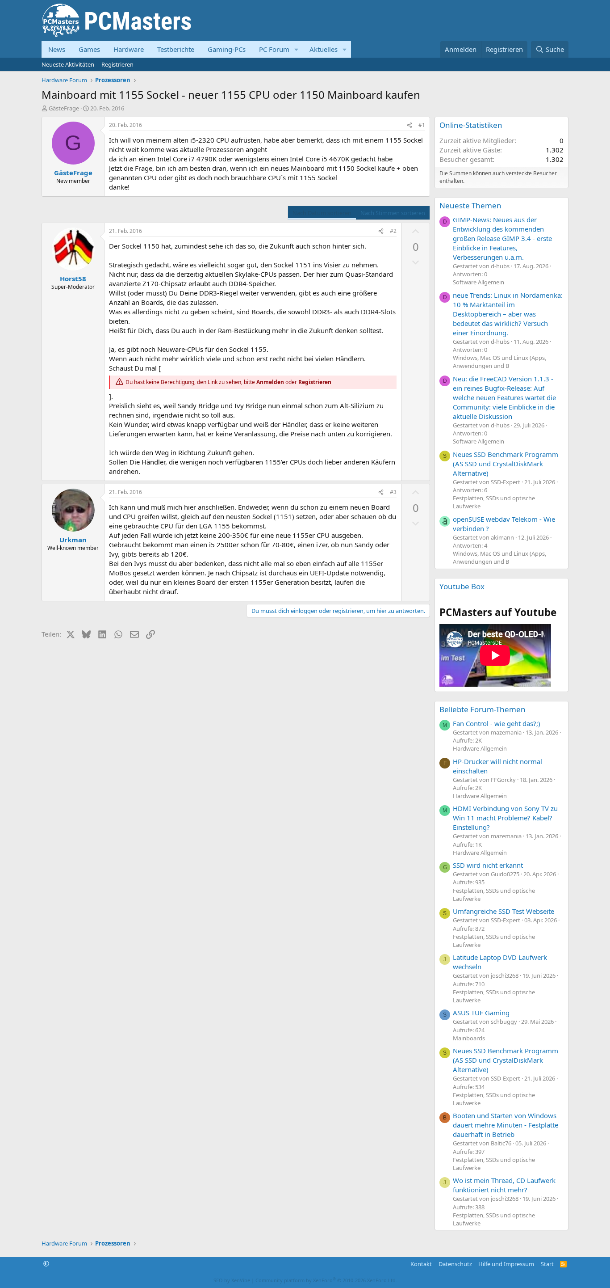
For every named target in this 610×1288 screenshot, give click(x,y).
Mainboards (469, 1038)
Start (547, 1264)
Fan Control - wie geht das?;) (496, 723)
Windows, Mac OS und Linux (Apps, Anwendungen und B (499, 362)
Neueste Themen (470, 205)
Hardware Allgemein (480, 748)
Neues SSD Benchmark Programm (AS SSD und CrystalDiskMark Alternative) (505, 463)
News (56, 49)
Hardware (128, 49)
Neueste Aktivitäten (68, 64)
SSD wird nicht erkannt (488, 865)
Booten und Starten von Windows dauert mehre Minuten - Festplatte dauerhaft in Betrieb (505, 1125)
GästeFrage (64, 108)
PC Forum (274, 49)
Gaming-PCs (227, 49)
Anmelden (270, 382)
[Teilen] (409, 125)
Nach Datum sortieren (321, 213)
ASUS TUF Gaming (481, 1012)
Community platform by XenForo (326, 1280)
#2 (393, 231)
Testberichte (175, 49)
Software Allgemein (478, 282)
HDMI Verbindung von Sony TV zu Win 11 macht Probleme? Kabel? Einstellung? (505, 818)
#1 (421, 125)
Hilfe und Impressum (506, 1264)
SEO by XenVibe (231, 1280)
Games (89, 49)
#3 (393, 492)
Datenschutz (455, 1264)
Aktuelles (323, 49)
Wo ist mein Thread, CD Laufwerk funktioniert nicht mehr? (504, 1185)
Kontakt (421, 1264)
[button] (296, 49)
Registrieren (117, 64)
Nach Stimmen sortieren (392, 213)
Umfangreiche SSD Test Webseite (503, 911)
